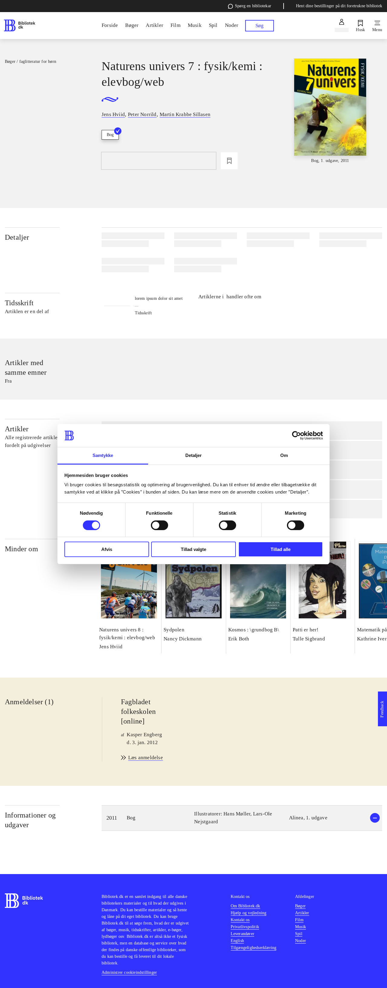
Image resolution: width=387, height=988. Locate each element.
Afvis (106, 549)
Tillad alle (281, 549)
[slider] (330, 111)
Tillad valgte (193, 549)
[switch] (159, 525)
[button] (242, 818)
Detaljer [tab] (193, 455)
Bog (110, 134)
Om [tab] (284, 455)
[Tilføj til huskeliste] (229, 160)
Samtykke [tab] (103, 455)
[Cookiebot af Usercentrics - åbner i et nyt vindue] (296, 435)
